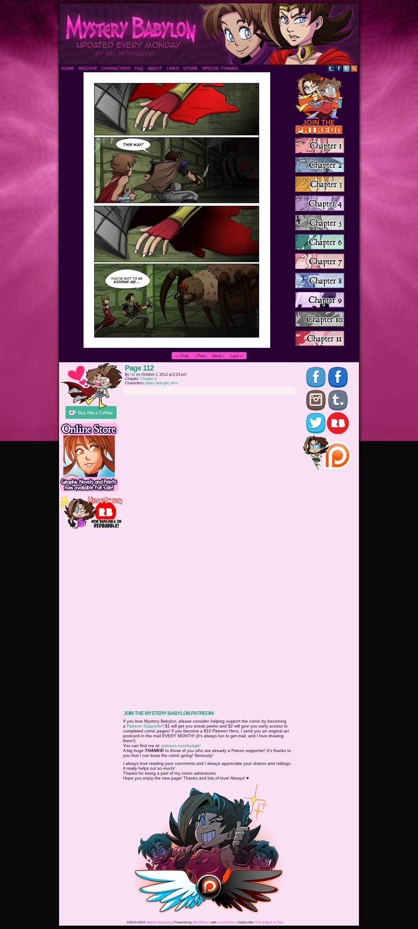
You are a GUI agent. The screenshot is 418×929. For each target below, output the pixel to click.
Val (132, 374)
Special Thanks (220, 68)
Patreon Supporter (144, 726)
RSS (354, 68)
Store (190, 68)
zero (174, 383)
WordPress (201, 922)
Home (67, 68)
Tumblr (331, 68)
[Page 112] (177, 346)
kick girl (162, 383)
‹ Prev (200, 355)
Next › (218, 355)
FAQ (139, 68)
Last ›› (236, 355)
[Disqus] (209, 474)
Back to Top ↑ (275, 922)
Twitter (346, 68)
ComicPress (226, 922)
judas (149, 383)
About (154, 68)
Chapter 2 (148, 379)
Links (172, 68)
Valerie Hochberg (158, 922)
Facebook (339, 68)
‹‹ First (182, 355)
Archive (87, 68)
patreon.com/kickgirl (181, 745)
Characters (115, 68)
